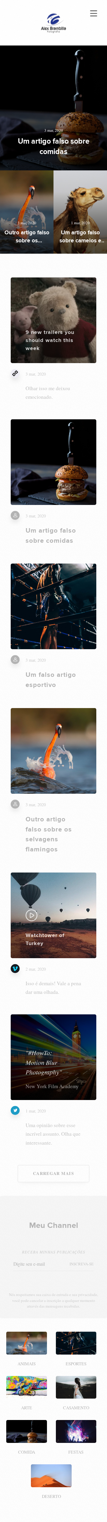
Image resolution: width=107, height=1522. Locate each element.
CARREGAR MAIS (53, 1173)
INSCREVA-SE (82, 1264)
